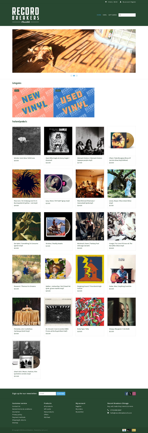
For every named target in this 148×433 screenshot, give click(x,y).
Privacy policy (17, 415)
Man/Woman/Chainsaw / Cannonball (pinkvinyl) (86, 202)
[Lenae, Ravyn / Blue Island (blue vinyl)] (121, 183)
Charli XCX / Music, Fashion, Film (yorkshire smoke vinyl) (25, 373)
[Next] (131, 52)
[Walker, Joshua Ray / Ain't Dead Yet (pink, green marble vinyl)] (58, 269)
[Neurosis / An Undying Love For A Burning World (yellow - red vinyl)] (26, 183)
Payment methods (18, 417)
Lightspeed (44, 430)
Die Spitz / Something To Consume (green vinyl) (26, 245)
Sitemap (15, 423)
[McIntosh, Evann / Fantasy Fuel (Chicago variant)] (90, 226)
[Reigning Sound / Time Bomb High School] (90, 269)
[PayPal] (133, 430)
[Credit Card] (124, 430)
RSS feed (47, 417)
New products (49, 412)
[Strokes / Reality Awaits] (58, 226)
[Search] (120, 15)
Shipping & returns (19, 420)
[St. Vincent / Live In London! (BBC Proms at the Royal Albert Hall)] (58, 312)
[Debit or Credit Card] (128, 430)
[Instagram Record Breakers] (134, 393)
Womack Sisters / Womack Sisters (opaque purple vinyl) (89, 159)
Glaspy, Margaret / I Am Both (119, 329)
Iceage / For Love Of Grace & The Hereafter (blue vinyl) (120, 245)
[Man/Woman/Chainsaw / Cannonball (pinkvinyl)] (90, 183)
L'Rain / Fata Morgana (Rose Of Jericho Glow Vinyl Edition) (120, 159)
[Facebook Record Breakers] (126, 393)
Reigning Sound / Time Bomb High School (89, 287)
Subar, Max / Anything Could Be (120, 286)
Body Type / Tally (83, 329)
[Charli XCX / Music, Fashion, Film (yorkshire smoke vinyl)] (26, 354)
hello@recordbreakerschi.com (121, 413)
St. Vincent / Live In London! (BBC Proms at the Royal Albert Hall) (57, 330)
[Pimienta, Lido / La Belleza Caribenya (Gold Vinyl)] (26, 312)
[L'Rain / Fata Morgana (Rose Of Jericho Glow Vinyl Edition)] (121, 141)
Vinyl (105, 15)
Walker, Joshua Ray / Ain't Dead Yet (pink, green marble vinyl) (58, 287)
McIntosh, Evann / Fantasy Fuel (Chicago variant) (88, 245)
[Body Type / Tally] (90, 312)
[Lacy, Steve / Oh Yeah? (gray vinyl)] (58, 183)
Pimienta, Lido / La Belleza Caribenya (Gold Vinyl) (23, 330)
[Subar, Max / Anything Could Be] (121, 269)
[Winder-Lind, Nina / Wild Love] (26, 141)
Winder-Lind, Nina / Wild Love (24, 158)
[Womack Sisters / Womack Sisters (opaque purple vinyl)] (90, 141)
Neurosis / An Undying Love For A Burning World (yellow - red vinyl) (25, 202)
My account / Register (129, 2)
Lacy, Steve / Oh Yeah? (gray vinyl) (58, 201)
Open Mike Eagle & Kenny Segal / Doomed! (57, 159)
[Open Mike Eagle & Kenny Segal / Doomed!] (58, 141)
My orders (79, 409)
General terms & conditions (22, 409)
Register (78, 406)
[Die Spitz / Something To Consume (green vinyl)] (26, 226)
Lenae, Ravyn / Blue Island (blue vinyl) (120, 202)
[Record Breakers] (37, 15)
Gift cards (113, 15)
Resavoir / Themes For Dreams (25, 286)
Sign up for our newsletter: (24, 393)
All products (48, 406)
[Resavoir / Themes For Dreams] (26, 269)
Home (99, 15)
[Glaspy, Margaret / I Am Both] (121, 312)
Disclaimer (16, 412)
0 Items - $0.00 (113, 2)
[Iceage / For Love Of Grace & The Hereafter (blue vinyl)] (121, 226)
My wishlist (80, 412)
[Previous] (16, 52)
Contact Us (16, 406)
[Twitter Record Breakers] (130, 393)
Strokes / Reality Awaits (54, 243)
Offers (46, 415)
